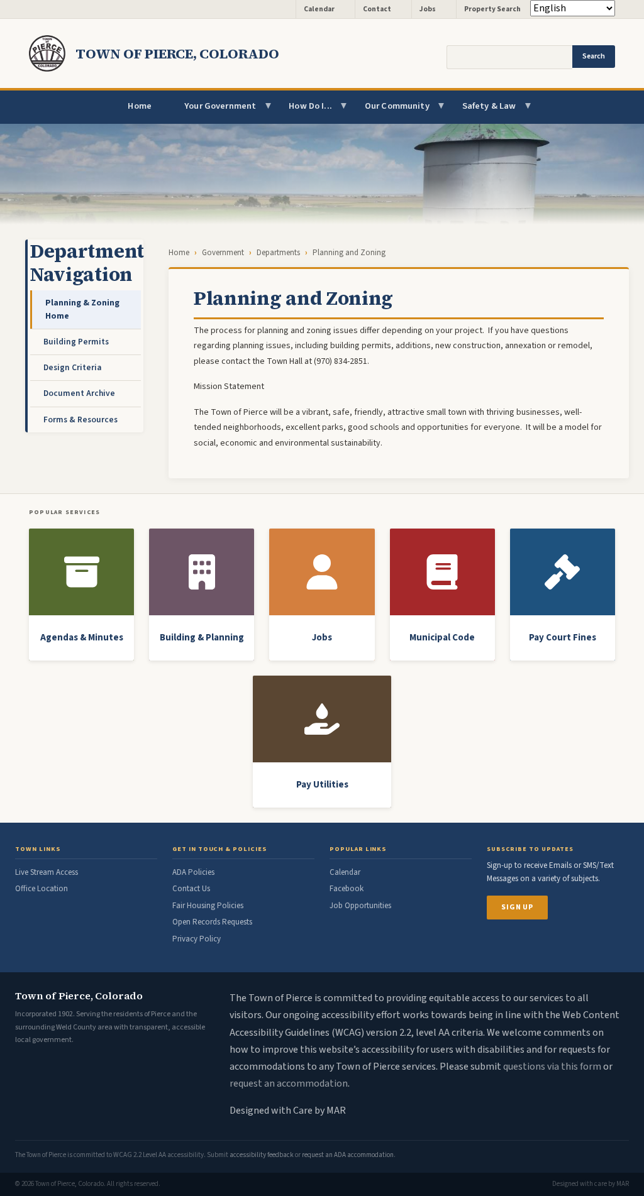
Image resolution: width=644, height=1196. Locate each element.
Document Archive (79, 393)
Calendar (319, 9)
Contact (377, 9)
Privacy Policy (196, 939)
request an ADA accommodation (348, 1155)
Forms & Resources (80, 419)
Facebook (347, 888)
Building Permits (76, 342)
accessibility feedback (262, 1155)
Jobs (427, 9)
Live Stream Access (46, 872)
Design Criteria (72, 367)
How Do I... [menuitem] (302, 111)
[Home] (52, 53)
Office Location (41, 888)
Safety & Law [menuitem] (481, 111)
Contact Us (191, 888)
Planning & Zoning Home (82, 309)
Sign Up (517, 907)
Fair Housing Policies (207, 905)
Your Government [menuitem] (212, 111)
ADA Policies (193, 872)
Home (179, 252)
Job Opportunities (360, 905)
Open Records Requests (212, 922)
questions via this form (552, 1066)
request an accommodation (289, 1083)
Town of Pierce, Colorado (177, 53)
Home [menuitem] (140, 105)
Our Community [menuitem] (389, 111)
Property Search (492, 9)
